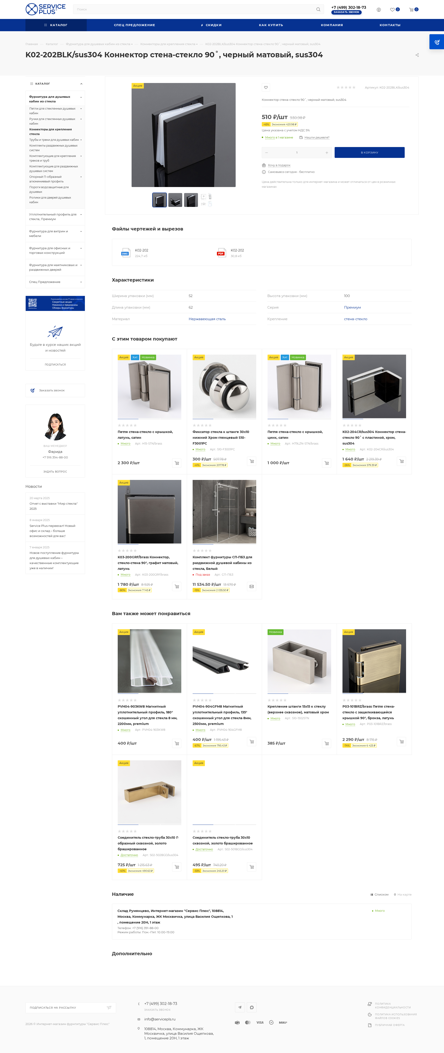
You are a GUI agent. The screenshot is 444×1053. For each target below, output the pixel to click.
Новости (33, 486)
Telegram (240, 1007)
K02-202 (141, 250)
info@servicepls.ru (160, 1019)
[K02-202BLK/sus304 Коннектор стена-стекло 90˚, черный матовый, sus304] (184, 135)
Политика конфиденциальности (393, 1005)
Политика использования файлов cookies (396, 1016)
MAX (252, 1007)
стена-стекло (355, 319)
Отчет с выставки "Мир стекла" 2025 (54, 506)
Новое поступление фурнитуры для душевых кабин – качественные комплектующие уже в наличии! (54, 560)
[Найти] (318, 9)
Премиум (352, 307)
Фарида (55, 451)
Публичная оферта (390, 1025)
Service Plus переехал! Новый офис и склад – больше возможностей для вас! (52, 531)
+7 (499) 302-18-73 (348, 7)
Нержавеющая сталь (207, 319)
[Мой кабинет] (379, 10)
